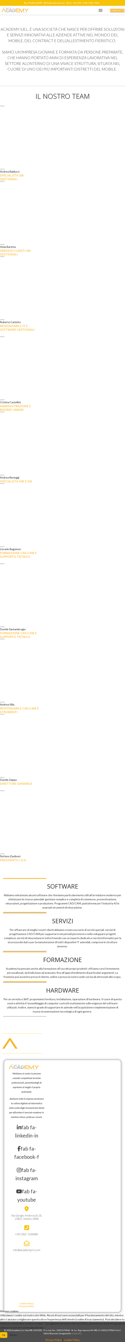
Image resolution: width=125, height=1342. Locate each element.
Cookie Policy (72, 1340)
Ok (3, 1334)
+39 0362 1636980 (34, 3)
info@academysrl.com (55, 3)
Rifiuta (13, 1334)
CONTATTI (117, 10)
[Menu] (100, 10)
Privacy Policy (53, 1340)
